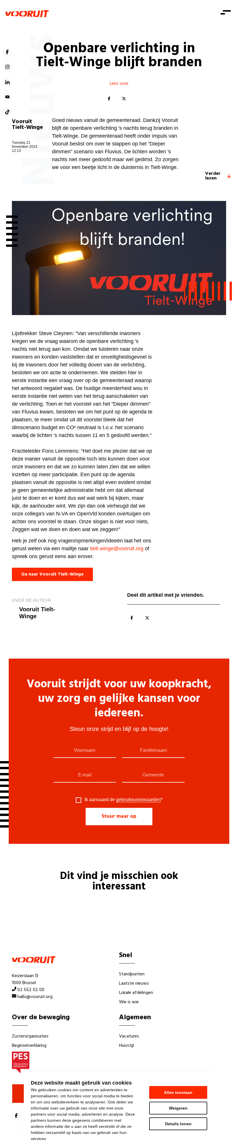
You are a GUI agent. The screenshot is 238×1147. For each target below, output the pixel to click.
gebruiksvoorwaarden (138, 799)
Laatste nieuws (134, 983)
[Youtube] (7, 97)
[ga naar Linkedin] (7, 82)
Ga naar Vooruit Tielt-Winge (52, 574)
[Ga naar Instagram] (7, 66)
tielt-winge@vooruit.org (116, 548)
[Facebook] (108, 99)
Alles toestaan (178, 1092)
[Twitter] (124, 99)
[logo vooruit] (27, 13)
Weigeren (178, 1108)
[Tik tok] (7, 111)
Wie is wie (129, 1002)
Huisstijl (126, 1045)
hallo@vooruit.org (35, 997)
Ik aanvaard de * (123, 799)
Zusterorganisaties (30, 1036)
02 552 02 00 (30, 990)
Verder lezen (213, 176)
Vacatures (129, 1036)
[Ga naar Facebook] (7, 52)
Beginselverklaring (29, 1045)
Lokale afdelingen (136, 993)
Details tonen (178, 1123)
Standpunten (132, 974)
